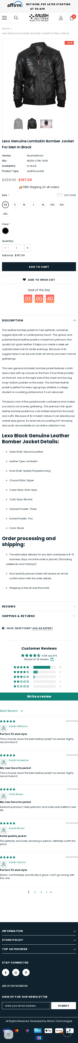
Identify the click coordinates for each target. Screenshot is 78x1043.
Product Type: (10, 171)
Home (5, 28)
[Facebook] (5, 972)
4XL (5, 213)
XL (43, 204)
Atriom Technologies (59, 1021)
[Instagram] (15, 972)
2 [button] (35, 892)
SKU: (4, 160)
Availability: (9, 166)
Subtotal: (7, 255)
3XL (62, 204)
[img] (7, 721)
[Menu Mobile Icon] (4, 18)
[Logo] (39, 17)
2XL (52, 204)
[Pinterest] (26, 972)
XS (5, 204)
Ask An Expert (42, 628)
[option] (39, 75)
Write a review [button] (39, 696)
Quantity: (8, 241)
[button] (22, 667)
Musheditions (35, 155)
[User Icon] (61, 18)
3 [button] (41, 892)
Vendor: (6, 155)
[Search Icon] (16, 18)
